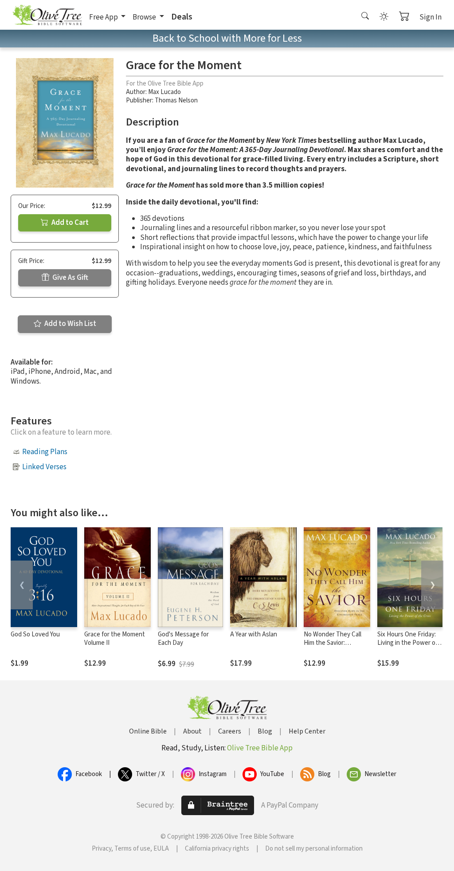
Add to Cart (69, 222)
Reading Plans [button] (44, 452)
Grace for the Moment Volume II (114, 638)
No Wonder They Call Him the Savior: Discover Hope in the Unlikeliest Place (333, 647)
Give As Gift (69, 277)
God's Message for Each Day (183, 638)
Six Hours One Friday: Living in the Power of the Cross (407, 643)
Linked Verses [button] (44, 467)
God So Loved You (35, 634)
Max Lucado (164, 92)
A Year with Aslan (253, 634)
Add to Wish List (69, 323)
